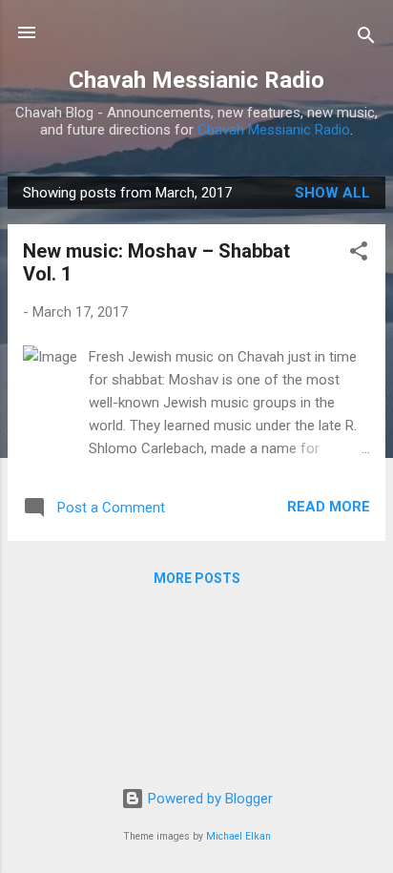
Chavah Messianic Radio (196, 80)
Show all (332, 192)
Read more (328, 506)
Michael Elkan (238, 836)
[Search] (366, 39)
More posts (197, 578)
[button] (358, 254)
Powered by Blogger (208, 798)
